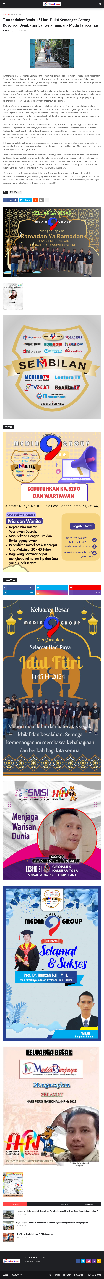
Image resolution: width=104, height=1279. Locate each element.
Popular (15, 1204)
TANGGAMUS (15, 14)
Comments (89, 1204)
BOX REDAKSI (54, 1275)
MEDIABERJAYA (15, 1275)
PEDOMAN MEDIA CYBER (73, 1275)
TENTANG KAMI (94, 1275)
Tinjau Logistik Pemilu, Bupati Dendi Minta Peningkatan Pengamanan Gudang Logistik (52, 1222)
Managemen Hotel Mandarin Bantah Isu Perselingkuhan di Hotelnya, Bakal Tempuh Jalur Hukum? (57, 1211)
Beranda (6, 14)
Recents (64, 1204)
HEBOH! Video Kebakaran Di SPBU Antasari (34, 1234)
